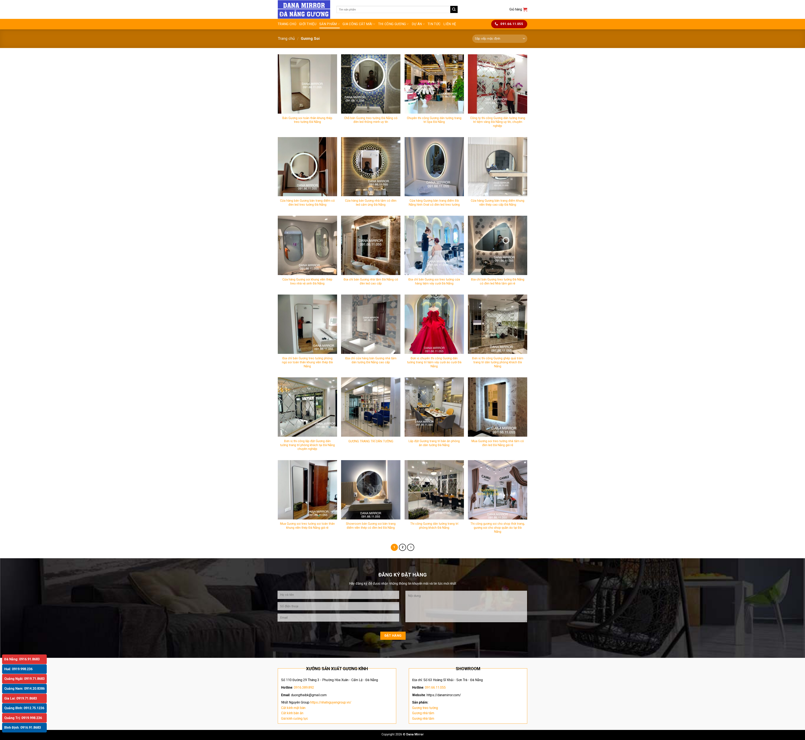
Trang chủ (287, 24)
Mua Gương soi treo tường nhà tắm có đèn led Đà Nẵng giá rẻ (497, 443)
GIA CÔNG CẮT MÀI (357, 24)
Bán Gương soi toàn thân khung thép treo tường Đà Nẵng (307, 120)
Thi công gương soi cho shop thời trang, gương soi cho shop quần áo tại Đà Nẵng (497, 527)
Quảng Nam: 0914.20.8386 (24, 689)
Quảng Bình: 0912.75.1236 (24, 708)
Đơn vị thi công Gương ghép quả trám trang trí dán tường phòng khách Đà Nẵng (497, 362)
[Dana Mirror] (304, 9)
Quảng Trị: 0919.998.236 (23, 718)
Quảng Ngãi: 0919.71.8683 (24, 679)
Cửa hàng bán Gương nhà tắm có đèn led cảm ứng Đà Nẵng (370, 202)
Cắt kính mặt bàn (293, 708)
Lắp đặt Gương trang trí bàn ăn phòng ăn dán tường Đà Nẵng (434, 443)
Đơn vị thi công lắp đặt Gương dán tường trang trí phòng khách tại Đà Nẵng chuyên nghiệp (307, 445)
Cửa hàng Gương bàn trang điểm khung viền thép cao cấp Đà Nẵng (497, 202)
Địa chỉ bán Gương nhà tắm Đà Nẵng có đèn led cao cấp (371, 281)
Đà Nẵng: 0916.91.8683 (22, 659)
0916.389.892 (304, 687)
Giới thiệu (307, 24)
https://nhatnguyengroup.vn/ (330, 702)
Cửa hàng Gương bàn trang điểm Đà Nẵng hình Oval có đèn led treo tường (434, 202)
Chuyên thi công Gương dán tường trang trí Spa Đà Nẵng (434, 120)
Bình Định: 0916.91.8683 (22, 728)
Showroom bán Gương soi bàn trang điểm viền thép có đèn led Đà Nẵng (371, 526)
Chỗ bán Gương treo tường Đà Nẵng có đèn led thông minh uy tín (370, 120)
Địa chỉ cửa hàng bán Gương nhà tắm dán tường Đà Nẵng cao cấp (370, 360)
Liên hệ (449, 24)
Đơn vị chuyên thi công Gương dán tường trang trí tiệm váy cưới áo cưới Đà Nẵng (434, 362)
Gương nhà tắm (423, 713)
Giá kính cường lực (294, 719)
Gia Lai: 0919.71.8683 (20, 698)
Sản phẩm (328, 24)
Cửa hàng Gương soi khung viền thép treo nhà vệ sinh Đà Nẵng (307, 281)
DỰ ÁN (417, 24)
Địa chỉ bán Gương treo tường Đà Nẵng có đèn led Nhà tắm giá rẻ (497, 281)
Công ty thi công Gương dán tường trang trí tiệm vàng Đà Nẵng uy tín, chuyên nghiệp (497, 122)
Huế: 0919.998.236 (18, 669)
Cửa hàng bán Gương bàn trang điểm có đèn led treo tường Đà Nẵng (307, 202)
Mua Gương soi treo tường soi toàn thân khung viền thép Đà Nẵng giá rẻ (307, 526)
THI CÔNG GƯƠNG (392, 24)
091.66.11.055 (435, 687)
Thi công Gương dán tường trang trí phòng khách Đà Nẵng (434, 526)
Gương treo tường (425, 708)
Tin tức (434, 24)
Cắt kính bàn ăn (292, 713)
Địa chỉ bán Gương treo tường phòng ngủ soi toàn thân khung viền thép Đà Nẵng (307, 362)
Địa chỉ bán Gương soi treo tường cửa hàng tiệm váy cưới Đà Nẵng (434, 281)
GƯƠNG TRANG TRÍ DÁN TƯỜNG (370, 441)
